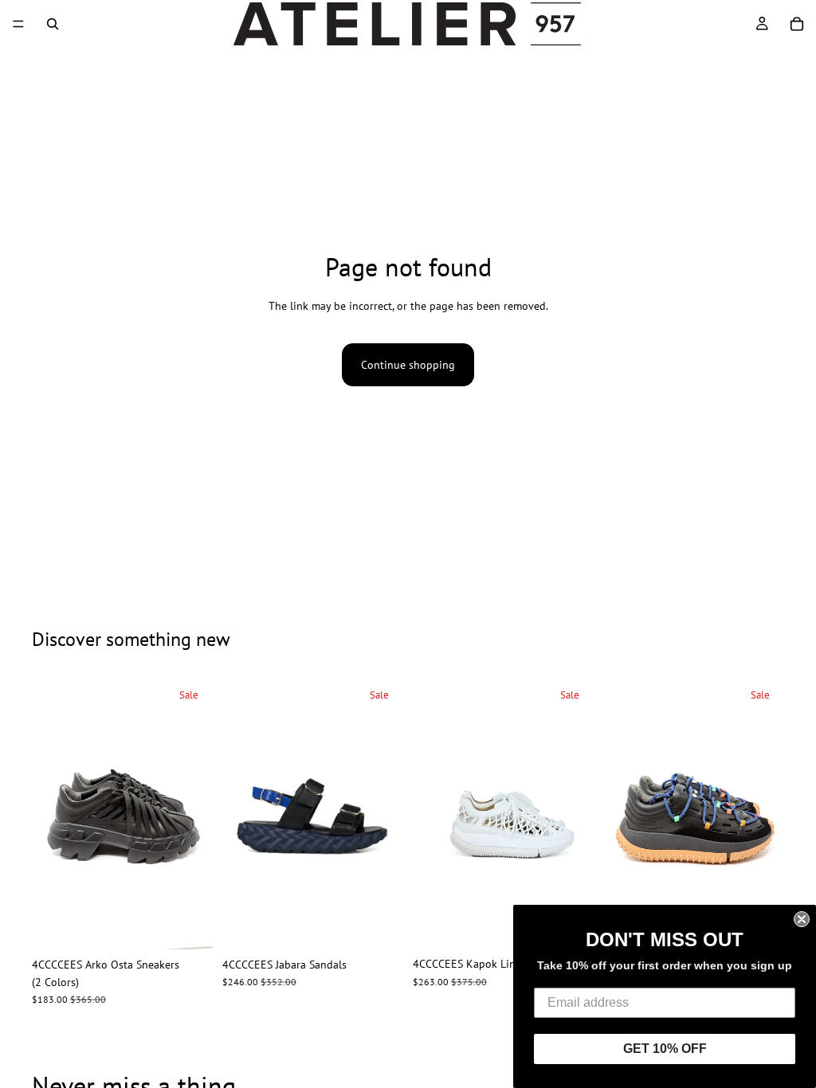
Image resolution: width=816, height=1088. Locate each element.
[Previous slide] (49, 813)
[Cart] (796, 23)
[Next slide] (195, 813)
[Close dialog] (802, 919)
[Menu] (18, 24)
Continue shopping (408, 365)
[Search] (52, 23)
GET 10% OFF (665, 1048)
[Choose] (188, 924)
